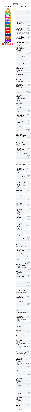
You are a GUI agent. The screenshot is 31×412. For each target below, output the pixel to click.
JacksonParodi (20, 31)
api (19, 411)
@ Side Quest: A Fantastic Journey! (21, 199)
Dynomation (22, 345)
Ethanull (27, 347)
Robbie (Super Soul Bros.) (20, 301)
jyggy (17, 45)
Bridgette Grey (18, 214)
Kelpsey (18, 99)
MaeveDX (22, 346)
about (15, 411)
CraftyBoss (21, 344)
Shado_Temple (23, 32)
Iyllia (28, 345)
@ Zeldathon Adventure (19, 14)
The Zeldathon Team (19, 194)
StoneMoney (18, 344)
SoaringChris (27, 32)
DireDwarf (19, 345)
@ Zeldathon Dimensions (19, 374)
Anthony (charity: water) (20, 195)
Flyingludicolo (26, 345)
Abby (17, 20)
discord (21, 411)
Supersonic (18, 165)
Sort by (16, 7)
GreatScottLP (19, 20)
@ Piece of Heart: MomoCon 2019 (21, 98)
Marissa (25, 20)
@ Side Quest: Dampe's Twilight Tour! (21, 343)
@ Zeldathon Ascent (19, 272)
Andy (19, 100)
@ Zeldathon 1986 (18, 381)
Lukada (21, 401)
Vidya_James (18, 313)
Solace (23, 253)
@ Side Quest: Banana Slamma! (20, 252)
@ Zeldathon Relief (18, 30)
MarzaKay (20, 32)
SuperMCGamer (19, 33)
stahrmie (18, 326)
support (17, 411)
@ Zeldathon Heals (18, 111)
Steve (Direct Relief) (21, 333)
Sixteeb (22, 33)
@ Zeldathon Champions (19, 81)
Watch (29, 25)
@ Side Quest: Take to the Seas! (20, 137)
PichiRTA (18, 145)
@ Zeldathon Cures (18, 55)
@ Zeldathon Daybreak (19, 325)
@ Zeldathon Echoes (19, 361)
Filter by (24, 7)
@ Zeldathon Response (19, 92)
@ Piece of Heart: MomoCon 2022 (21, 285)
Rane (20, 125)
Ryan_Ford (18, 259)
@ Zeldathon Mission (19, 70)
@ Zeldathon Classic (19, 50)
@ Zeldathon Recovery (19, 38)
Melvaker (24, 346)
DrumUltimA (18, 112)
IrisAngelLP (24, 363)
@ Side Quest (18, 130)
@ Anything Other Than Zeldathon (21, 64)
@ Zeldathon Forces (19, 117)
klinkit (19, 193)
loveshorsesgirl (19, 346)
